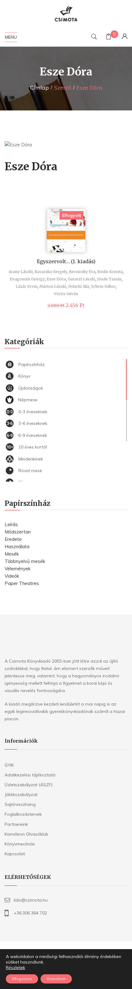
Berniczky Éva (82, 271)
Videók (12, 576)
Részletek (15, 967)
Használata (17, 546)
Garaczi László (81, 279)
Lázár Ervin (26, 286)
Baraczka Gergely (51, 271)
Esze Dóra (56, 279)
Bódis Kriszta (110, 271)
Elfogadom (22, 978)
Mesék (12, 554)
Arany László (21, 271)
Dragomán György (27, 279)
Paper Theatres (22, 583)
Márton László (52, 286)
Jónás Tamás (109, 279)
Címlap (39, 87)
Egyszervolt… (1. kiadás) (66, 261)
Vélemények (17, 568)
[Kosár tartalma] (108, 37)
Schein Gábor (103, 286)
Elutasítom (56, 978)
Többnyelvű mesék (25, 561)
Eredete (13, 539)
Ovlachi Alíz (78, 286)
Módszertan (18, 532)
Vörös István (66, 293)
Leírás (11, 524)
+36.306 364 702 (30, 913)
